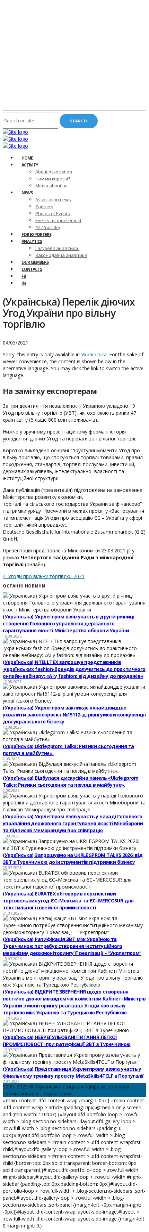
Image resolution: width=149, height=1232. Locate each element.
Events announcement (58, 220)
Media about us (51, 186)
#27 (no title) (47, 227)
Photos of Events (52, 213)
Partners (44, 206)
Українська (94, 354)
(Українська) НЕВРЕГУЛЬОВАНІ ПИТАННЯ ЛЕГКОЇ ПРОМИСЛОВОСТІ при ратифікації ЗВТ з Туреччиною (66, 1040)
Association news (53, 199)
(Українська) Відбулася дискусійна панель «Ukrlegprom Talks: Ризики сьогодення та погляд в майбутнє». (71, 781)
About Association (53, 172)
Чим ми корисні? (52, 179)
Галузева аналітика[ (57, 248)
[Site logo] (15, 132)
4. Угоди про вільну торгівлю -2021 (44, 576)
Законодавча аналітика (61, 255)
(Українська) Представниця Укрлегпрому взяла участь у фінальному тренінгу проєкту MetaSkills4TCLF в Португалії (73, 1072)
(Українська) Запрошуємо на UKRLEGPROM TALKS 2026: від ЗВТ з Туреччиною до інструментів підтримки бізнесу (72, 858)
